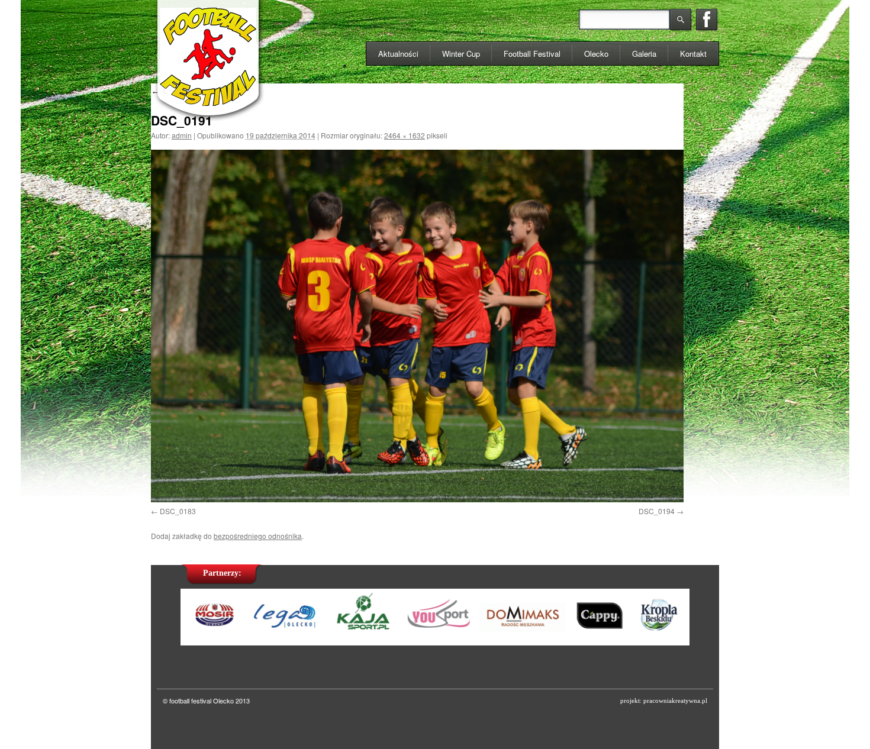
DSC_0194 (657, 511)
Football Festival (532, 53)
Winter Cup (461, 53)
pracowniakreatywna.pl (675, 700)
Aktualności (398, 53)
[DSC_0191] (417, 326)
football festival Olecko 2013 (209, 700)
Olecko (596, 53)
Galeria (644, 53)
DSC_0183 (178, 511)
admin (182, 135)
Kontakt (693, 53)
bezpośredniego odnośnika (258, 536)
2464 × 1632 (404, 135)
